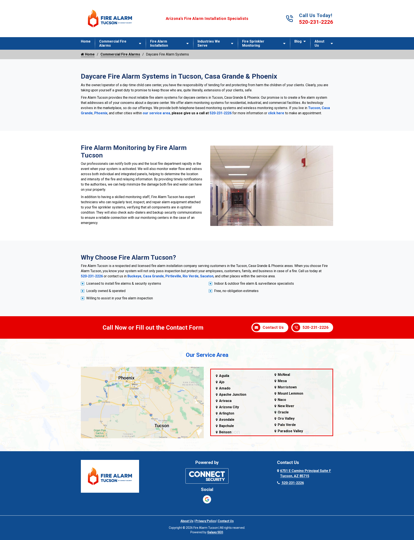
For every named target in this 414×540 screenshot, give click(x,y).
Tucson (314, 108)
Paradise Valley (290, 431)
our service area (156, 113)
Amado (225, 388)
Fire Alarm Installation (159, 43)
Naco (282, 400)
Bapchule (226, 426)
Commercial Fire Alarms (112, 43)
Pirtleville (173, 276)
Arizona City (229, 407)
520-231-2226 (316, 22)
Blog (298, 41)
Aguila (224, 376)
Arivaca (225, 401)
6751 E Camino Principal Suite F (305, 473)
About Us (319, 43)
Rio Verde (191, 276)
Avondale (226, 420)
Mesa (282, 381)
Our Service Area (207, 355)
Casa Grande (153, 276)
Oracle (283, 412)
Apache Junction (232, 394)
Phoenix (100, 113)
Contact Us (273, 327)
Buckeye (134, 276)
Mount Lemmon (290, 393)
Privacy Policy (205, 521)
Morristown (287, 387)
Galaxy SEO (215, 532)
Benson (225, 432)
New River (286, 406)
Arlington (226, 413)
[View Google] (207, 499)
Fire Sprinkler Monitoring (253, 43)
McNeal (284, 375)
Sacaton (206, 276)
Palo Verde (287, 425)
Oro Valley (286, 418)
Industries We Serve (209, 43)
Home (86, 41)
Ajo (221, 382)
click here (276, 113)
